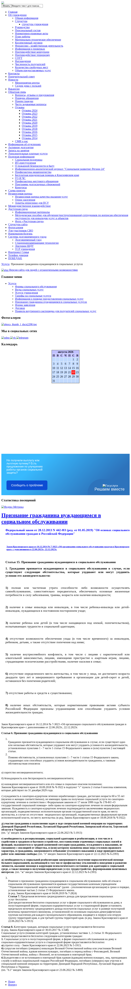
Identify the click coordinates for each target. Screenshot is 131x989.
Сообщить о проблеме (27, 485)
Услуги (5, 264)
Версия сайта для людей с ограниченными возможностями (43, 269)
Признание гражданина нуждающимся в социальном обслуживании (51, 518)
